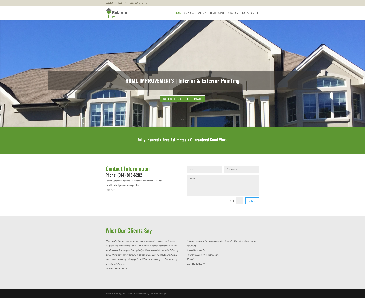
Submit (252, 228)
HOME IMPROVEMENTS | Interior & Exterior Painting (182, 80)
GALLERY (202, 13)
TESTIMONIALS (217, 13)
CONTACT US (248, 13)
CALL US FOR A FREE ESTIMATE (182, 99)
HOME (178, 13)
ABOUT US (233, 13)
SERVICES (189, 13)
